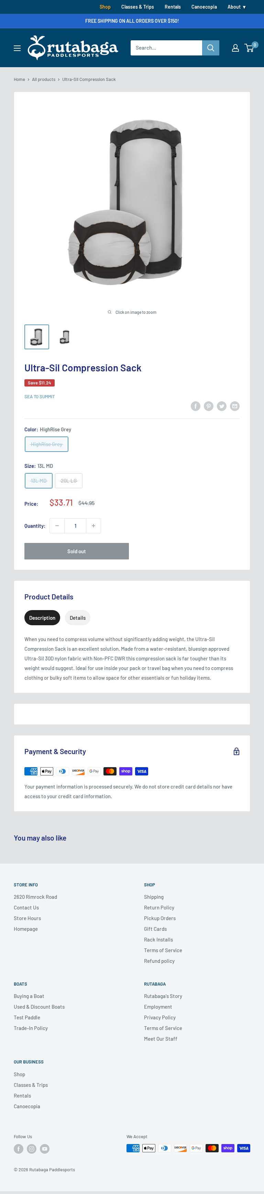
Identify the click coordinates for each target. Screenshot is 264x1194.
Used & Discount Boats (39, 1006)
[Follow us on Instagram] (31, 1149)
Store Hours (27, 918)
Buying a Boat (29, 996)
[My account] (235, 48)
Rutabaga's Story (163, 996)
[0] (249, 48)
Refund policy (159, 961)
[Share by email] (235, 405)
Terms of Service (163, 950)
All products (43, 79)
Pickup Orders (160, 918)
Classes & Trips (137, 7)
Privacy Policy (160, 1017)
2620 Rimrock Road (35, 897)
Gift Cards (155, 929)
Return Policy (159, 907)
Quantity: (34, 526)
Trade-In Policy (31, 1028)
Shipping (154, 897)
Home (19, 79)
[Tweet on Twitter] (222, 405)
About (234, 7)
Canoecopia (204, 7)
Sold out (76, 551)
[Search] (210, 47)
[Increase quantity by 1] (93, 525)
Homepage (26, 929)
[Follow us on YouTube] (45, 1149)
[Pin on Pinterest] (208, 405)
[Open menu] (17, 48)
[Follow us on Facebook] (18, 1149)
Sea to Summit (39, 396)
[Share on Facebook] (195, 405)
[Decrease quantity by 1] (57, 525)
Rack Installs (158, 939)
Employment (158, 1006)
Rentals (173, 7)
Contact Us (26, 907)
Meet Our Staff (160, 1039)
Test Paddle (27, 1017)
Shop (105, 7)
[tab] (42, 617)
